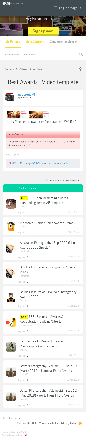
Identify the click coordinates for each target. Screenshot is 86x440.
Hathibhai (24, 251)
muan (22, 206)
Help (34, 423)
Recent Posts (30, 54)
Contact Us (23, 423)
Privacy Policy (69, 423)
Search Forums (12, 54)
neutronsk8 (26, 94)
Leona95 (24, 374)
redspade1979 (32, 163)
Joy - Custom (10, 418)
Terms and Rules (49, 423)
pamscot (24, 226)
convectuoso (26, 325)
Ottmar (23, 300)
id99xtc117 (18, 163)
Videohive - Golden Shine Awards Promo (46, 223)
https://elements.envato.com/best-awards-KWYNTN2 (41, 122)
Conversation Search (63, 42)
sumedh (44, 163)
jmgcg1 (23, 350)
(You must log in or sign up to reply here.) (64, 180)
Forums (15, 42)
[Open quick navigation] (80, 69)
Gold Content (35, 42)
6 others (57, 163)
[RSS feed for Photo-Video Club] (81, 423)
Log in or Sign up (70, 8)
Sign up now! (43, 31)
